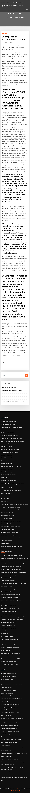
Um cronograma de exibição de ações (10, 704)
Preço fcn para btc (5, 477)
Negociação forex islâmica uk (8, 673)
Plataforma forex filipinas (7, 577)
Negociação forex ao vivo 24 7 (8, 690)
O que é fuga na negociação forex (9, 435)
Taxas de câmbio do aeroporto (8, 622)
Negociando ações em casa (9, 387)
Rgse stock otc (4, 501)
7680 (2, 780)
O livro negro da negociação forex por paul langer (13, 583)
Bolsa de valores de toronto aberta (9, 728)
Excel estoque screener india (8, 424)
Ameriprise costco (5, 650)
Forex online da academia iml (8, 611)
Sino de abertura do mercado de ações (10, 526)
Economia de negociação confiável (9, 664)
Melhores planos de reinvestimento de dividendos (13, 572)
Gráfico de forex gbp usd (7, 734)
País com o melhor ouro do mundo (9, 759)
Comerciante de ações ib (7, 561)
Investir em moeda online (7, 529)
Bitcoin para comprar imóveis (8, 676)
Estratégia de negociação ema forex (10, 597)
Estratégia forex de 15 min (7, 458)
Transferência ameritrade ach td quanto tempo (13, 441)
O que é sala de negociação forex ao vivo (11, 490)
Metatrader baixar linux (7, 444)
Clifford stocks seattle (6, 455)
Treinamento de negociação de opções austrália (13, 617)
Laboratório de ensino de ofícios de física (11, 644)
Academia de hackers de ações (8, 421)
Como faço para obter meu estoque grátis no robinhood (14, 558)
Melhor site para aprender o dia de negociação (12, 563)
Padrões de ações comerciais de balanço (11, 594)
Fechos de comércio (6, 715)
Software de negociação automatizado (10, 653)
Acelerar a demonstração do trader (10, 647)
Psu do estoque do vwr (6, 750)
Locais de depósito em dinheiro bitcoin (10, 712)
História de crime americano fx (10, 395)
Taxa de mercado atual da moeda (9, 725)
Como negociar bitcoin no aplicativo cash (11, 566)
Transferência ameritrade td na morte (10, 449)
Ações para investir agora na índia (9, 707)
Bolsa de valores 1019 (6, 446)
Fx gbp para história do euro (8, 614)
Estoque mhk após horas (7, 603)
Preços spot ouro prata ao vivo (8, 628)
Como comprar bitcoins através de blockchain (12, 438)
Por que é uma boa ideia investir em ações (11, 427)
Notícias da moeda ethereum (8, 515)
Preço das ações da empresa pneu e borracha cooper (14, 777)
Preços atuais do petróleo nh (8, 764)
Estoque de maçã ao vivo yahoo (8, 535)
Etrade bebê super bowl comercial (9, 696)
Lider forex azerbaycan (7, 693)
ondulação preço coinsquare (12, 2)
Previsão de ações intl (6, 543)
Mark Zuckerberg (8, 42)
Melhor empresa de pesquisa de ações (10, 510)
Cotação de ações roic (6, 493)
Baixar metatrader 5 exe (7, 487)
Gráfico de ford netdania (7, 469)
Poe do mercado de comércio (8, 474)
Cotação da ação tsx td (6, 687)
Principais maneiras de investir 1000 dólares (12, 658)
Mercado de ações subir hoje (8, 589)
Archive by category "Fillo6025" (17, 17)
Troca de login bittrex (6, 586)
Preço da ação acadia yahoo (8, 682)
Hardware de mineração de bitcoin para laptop (12, 569)
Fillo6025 (5, 33)
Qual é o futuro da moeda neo (8, 605)
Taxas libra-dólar (5, 498)
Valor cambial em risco (6, 540)
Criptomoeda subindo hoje (7, 679)
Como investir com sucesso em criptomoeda (12, 684)
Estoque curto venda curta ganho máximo (11, 546)
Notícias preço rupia (6, 633)
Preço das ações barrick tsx (7, 430)
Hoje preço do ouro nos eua (8, 774)
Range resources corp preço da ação (10, 639)
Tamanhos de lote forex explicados (9, 532)
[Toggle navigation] (27, 9)
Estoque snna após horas (7, 636)
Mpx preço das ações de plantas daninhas (11, 698)
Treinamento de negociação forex (9, 742)
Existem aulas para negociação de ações (11, 521)
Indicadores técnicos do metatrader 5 (10, 538)
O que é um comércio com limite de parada (11, 555)
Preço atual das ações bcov (7, 524)
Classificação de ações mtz (7, 710)
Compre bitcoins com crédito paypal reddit (11, 460)
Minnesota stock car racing (7, 630)
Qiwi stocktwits (5, 701)
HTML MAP (18, 790)
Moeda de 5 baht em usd (7, 463)
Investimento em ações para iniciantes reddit (12, 619)
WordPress (17, 788)
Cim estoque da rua (6, 642)
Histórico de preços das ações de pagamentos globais (14, 504)
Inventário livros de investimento (9, 722)
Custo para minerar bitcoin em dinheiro (10, 736)
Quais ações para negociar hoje (9, 472)
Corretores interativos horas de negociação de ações (14, 753)
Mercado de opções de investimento (10, 772)
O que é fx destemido (6, 518)
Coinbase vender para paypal (8, 432)
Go (26, 375)
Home (6, 17)
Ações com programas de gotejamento (10, 507)
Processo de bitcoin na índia (8, 656)
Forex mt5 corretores (6, 745)
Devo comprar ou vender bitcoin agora (10, 452)
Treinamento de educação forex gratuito (11, 600)
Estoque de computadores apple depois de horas (13, 748)
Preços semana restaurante (8, 591)
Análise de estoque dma (8, 398)
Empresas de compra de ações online (10, 608)
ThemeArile (13, 790)
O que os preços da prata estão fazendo (11, 739)
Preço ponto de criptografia (8, 625)
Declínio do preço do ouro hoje (8, 575)
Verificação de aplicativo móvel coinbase (11, 466)
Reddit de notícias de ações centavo (10, 731)
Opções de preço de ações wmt (8, 480)
